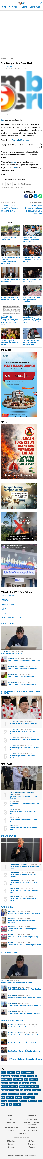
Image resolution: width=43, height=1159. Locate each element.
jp (20, 1083)
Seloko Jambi (5, 980)
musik (3, 1097)
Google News (32, 1119)
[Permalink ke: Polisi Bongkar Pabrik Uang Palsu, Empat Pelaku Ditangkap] (32, 290)
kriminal (33, 1083)
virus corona (16, 1104)
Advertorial (7, 907)
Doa (2, 119)
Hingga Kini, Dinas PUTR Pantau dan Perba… (24, 913)
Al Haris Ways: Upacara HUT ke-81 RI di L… (24, 740)
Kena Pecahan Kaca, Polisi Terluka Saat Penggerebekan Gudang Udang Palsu (10, 260)
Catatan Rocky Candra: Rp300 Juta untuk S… (24, 1035)
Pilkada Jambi (32, 1101)
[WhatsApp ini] (40, 196)
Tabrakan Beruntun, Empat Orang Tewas (32, 280)
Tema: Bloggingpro (30, 1155)
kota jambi (26, 1083)
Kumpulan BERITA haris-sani (9, 1086)
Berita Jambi (19, 792)
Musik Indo (19, 1097)
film (32, 1076)
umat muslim (20, 187)
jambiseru (4, 1083)
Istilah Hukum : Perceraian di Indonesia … (23, 668)
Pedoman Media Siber (11, 1127)
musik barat (10, 1097)
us (10, 1104)
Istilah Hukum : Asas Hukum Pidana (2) (22, 684)
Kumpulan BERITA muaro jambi (29, 1086)
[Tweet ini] (31, 196)
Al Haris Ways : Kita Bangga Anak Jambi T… (24, 724)
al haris (3, 1072)
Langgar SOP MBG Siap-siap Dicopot (9, 239)
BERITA (5, 600)
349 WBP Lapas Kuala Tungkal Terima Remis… (23, 797)
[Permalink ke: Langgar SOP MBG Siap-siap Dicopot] (10, 230)
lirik (17, 1094)
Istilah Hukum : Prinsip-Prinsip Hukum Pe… (24, 660)
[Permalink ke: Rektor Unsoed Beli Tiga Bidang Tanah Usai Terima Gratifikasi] (32, 250)
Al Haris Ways (14, 721)
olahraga (3, 1101)
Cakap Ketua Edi (15, 864)
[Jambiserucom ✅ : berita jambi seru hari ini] (21, 2)
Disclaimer (21, 1133)
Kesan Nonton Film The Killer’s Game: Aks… (24, 820)
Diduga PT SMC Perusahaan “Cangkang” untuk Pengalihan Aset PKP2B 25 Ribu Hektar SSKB (9, 321)
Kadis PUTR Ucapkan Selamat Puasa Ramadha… (21, 921)
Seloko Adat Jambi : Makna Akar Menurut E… (24, 1005)
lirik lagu (22, 1094)
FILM (4, 613)
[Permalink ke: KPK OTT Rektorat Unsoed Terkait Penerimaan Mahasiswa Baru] (32, 333)
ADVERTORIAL (8, 595)
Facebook (12, 1141)
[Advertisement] (21, 33)
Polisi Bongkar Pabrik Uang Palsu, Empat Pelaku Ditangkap (32, 299)
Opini (11, 826)
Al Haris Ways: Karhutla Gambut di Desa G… (24, 748)
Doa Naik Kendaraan (21, 140)
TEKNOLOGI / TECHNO (12, 617)
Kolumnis (21, 666)
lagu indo (4, 1094)
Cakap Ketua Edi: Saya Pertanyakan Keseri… (23, 899)
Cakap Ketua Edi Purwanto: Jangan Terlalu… (23, 875)
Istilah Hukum (7, 623)
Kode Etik (11, 1122)
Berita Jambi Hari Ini (27, 1072)
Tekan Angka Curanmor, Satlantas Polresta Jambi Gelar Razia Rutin (33, 208)
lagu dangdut (36, 1090)
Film (11, 817)
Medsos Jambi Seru (31, 1130)
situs (2, 1104)
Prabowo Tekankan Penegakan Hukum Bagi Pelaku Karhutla (31, 239)
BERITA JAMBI (8, 604)
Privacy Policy (31, 1127)
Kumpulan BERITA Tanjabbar (9, 1090)
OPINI (4, 608)
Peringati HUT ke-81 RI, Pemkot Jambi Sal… (23, 812)
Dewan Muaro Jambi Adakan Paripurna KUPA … (24, 945)
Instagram (12, 1144)
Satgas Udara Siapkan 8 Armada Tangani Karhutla (10, 298)
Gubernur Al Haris (6, 1079)
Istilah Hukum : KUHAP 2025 (11, 653)
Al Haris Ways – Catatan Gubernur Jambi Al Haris (20, 692)
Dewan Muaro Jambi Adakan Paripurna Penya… (22, 929)
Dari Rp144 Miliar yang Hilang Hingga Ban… (23, 828)
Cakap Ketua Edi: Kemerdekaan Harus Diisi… (24, 891)
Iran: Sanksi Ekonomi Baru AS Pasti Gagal (10, 280)
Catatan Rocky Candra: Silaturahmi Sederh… (24, 1027)
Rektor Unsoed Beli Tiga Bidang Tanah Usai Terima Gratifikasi (32, 259)
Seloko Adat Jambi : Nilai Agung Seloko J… (24, 1013)
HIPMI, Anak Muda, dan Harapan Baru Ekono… (25, 1059)
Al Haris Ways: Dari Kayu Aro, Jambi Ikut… (23, 732)
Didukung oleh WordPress (15, 1155)
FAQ (11, 1119)
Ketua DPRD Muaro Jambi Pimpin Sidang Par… (23, 937)
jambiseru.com (13, 1083)
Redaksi (11, 1130)
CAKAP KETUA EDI (8, 836)
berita (17, 1072)
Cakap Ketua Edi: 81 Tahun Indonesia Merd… (23, 883)
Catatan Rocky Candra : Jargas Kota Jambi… (24, 1043)
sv (6, 1104)
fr (35, 1076)
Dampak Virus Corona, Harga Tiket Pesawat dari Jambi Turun (10, 206)
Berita (12, 792)
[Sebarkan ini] (26, 196)
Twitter (33, 1141)
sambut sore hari (7, 187)
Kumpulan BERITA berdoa (22, 184)
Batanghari (11, 1072)
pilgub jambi (22, 1101)
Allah (13, 161)
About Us (10, 1116)
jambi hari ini (33, 1079)
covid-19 (22, 1076)
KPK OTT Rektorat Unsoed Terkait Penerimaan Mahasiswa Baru (32, 342)
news (32, 1097)
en (28, 1076)
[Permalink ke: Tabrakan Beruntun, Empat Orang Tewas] (32, 272)
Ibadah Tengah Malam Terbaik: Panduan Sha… (24, 804)
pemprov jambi (13, 1101)
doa (3, 184)
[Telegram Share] (35, 196)
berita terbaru (5, 1076)
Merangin (30, 1094)
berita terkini (14, 1076)
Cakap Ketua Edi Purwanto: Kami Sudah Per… (24, 867)
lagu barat (28, 1090)
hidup (14, 167)
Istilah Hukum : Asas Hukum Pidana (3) (22, 676)
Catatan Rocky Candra (12, 1020)
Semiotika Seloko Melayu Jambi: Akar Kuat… (24, 997)
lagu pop (11, 1094)
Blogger (32, 1147)
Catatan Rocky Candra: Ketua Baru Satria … (24, 1051)
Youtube (12, 1147)
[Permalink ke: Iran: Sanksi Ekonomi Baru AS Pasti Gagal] (10, 272)
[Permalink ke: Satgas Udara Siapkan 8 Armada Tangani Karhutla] (10, 290)
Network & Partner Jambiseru (31, 1123)
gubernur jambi (18, 1079)
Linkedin (32, 1144)
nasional (26, 1097)
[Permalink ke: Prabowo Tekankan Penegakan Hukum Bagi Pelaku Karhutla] (32, 230)
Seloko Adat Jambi (9, 952)
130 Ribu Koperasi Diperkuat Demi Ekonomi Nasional (9, 342)
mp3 (36, 1094)
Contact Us (31, 1116)
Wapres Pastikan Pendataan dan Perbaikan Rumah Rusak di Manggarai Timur (32, 320)
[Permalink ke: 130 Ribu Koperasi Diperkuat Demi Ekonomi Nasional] (10, 333)
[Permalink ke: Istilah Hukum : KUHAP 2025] (21, 638)
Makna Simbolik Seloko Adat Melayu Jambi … (17, 982)
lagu (21, 1090)
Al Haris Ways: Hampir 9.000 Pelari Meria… (22, 756)
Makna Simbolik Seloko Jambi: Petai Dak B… (24, 989)
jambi (9, 184)
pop (40, 1101)
